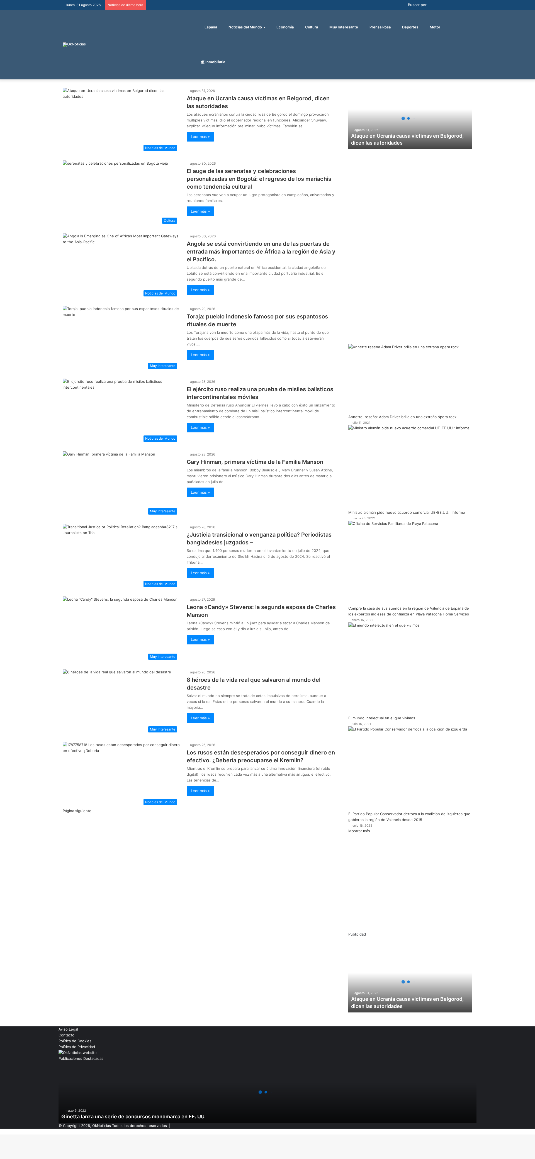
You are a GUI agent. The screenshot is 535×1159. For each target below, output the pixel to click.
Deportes (409, 27)
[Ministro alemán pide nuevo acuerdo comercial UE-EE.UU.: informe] (410, 467)
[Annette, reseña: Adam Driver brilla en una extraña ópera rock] (410, 379)
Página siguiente (77, 811)
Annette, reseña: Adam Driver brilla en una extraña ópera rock (402, 417)
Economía (285, 27)
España (210, 27)
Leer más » (200, 136)
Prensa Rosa (380, 27)
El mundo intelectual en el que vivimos (381, 718)
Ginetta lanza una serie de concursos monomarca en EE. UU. (133, 1116)
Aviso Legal (68, 1029)
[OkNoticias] (74, 44)
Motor (434, 27)
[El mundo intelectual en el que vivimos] (410, 668)
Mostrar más (359, 831)
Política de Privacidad (77, 1046)
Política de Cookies (75, 1041)
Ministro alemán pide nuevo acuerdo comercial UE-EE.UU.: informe (406, 512)
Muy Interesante (343, 27)
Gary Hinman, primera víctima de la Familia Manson (255, 462)
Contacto (66, 1035)
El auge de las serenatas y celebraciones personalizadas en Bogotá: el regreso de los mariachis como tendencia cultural (259, 179)
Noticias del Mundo (245, 27)
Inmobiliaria (215, 62)
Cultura (311, 27)
